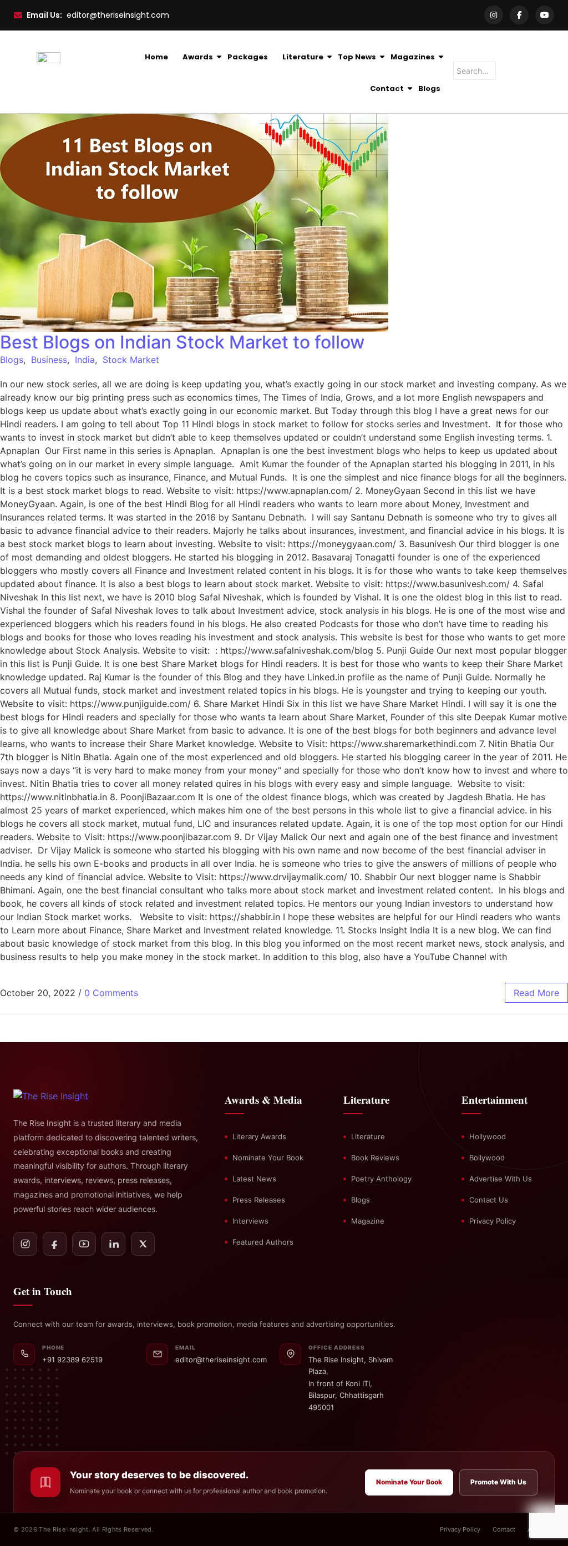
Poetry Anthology (381, 1178)
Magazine (367, 1220)
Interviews (250, 1220)
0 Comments (111, 992)
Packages (247, 57)
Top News (357, 57)
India (85, 359)
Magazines (412, 57)
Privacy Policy (492, 1220)
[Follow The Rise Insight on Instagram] (25, 1244)
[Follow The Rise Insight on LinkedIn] (113, 1244)
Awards (197, 57)
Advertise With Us (500, 1178)
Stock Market (131, 359)
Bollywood (487, 1157)
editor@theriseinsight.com (118, 15)
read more (536, 992)
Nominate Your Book (267, 1157)
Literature (302, 57)
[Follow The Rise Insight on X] (143, 1244)
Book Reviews (375, 1157)
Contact (387, 88)
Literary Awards (259, 1136)
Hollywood (487, 1136)
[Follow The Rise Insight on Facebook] (55, 1244)
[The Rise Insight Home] (70, 1096)
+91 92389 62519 (72, 1359)
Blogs (429, 88)
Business (49, 359)
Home (156, 57)
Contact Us (488, 1199)
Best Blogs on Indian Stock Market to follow (182, 342)
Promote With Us (498, 1482)
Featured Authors (262, 1241)
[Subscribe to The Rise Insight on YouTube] (84, 1244)
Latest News (254, 1178)
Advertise (541, 1529)
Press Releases (258, 1199)
